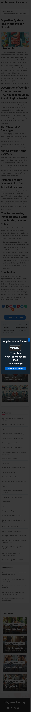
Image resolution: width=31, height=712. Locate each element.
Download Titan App (15, 368)
